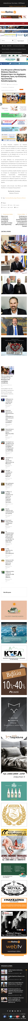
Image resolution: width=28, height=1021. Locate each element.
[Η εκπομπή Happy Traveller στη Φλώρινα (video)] (2, 521)
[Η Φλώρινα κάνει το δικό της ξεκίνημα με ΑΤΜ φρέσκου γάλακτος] (2, 572)
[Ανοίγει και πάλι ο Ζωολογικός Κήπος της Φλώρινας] (2, 561)
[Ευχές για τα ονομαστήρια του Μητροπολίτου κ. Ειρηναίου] (4, 984)
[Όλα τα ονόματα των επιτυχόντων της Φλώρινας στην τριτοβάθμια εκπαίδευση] (7, 370)
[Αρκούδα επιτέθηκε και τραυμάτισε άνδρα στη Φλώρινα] (2, 471)
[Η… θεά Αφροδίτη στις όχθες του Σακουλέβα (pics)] (2, 549)
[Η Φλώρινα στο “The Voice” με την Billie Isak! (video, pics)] (2, 400)
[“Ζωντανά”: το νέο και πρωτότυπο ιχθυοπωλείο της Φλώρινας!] (2, 458)
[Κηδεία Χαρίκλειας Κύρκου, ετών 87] (4, 978)
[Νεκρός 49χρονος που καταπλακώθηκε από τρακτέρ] (2, 509)
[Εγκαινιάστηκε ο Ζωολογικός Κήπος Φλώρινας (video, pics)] (2, 430)
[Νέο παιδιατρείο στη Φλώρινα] (2, 484)
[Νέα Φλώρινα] (8, 12)
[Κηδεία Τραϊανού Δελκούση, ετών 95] (4, 971)
